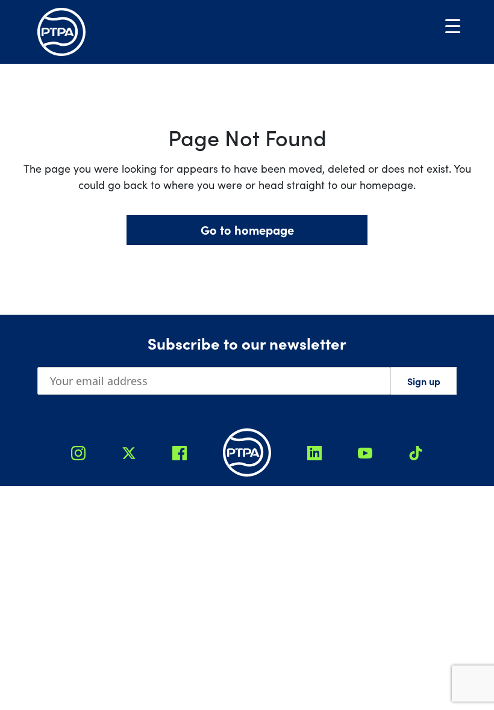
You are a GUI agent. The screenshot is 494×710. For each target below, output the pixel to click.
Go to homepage (247, 229)
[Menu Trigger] (452, 25)
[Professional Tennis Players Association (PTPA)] (61, 32)
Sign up (423, 380)
